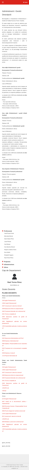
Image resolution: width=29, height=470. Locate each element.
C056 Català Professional (8, 303)
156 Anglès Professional (8, 300)
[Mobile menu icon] (2, 2)
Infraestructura (9, 264)
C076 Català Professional (8, 413)
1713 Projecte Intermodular (9, 355)
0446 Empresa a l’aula (7, 353)
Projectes (7, 261)
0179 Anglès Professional (8, 398)
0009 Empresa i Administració (9, 341)
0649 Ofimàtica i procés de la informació (12, 421)
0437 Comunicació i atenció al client (11, 306)
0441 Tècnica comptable (8, 314)
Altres (6, 267)
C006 (3, 390)
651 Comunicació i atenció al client (11, 416)
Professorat (8, 231)
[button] (14, 230)
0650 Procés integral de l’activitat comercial (13, 411)
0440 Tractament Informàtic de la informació (13, 311)
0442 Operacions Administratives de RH (12, 338)
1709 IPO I (4, 388)
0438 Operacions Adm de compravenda (12, 308)
